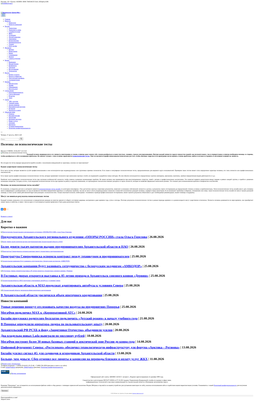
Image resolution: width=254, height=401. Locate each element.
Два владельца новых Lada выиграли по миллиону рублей (43, 335)
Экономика (12, 39)
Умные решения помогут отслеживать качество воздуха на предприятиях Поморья (60, 306)
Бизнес (7, 60)
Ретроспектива (14, 40)
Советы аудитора (14, 58)
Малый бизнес (14, 64)
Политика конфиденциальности (19, 128)
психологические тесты (81, 156)
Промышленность (15, 42)
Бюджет (11, 49)
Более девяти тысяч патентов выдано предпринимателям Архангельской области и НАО (64, 246)
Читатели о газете (15, 110)
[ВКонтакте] (2, 209)
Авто (10, 98)
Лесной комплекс (15, 37)
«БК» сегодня (13, 101)
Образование (13, 87)
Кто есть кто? (13, 89)
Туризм (11, 44)
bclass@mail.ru (10, 367)
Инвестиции (13, 51)
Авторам (12, 123)
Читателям (12, 117)
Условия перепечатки (16, 126)
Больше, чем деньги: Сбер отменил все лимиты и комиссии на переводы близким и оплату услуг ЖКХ (74, 359)
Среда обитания (14, 94)
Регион (7, 26)
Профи (11, 85)
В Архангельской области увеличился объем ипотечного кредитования (51, 295)
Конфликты (13, 66)
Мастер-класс (13, 83)
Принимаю (5, 390)
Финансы (8, 48)
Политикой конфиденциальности (225, 385)
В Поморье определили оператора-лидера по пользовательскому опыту (52, 324)
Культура (12, 96)
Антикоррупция (14, 80)
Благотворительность (16, 92)
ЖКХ (10, 33)
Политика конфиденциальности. (52, 367)
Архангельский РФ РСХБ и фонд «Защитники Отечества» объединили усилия (57, 330)
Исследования (13, 69)
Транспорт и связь (15, 30)
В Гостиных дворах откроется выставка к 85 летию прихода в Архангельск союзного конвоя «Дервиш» (74, 275)
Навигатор (12, 23)
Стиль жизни (9, 91)
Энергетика (13, 28)
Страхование (13, 55)
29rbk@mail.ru (28, 367)
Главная (7, 19)
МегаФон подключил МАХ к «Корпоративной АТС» (38, 312)
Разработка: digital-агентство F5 (137, 393)
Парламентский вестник (17, 107)
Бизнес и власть (14, 74)
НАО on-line (13, 46)
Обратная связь (10, 112)
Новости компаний (15, 24)
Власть (7, 73)
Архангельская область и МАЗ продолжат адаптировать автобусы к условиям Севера (62, 285)
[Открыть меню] (3, 15)
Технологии (13, 71)
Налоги (11, 57)
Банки (11, 53)
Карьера (7, 82)
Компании (12, 62)
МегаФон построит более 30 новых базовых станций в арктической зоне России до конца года (68, 341)
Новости (8, 21)
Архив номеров (14, 105)
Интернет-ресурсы (15, 119)
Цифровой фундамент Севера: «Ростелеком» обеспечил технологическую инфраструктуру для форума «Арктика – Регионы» (90, 347)
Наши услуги (13, 121)
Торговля (12, 67)
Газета (7, 99)
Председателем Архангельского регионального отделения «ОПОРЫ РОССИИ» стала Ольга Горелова (74, 237)
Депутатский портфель (16, 78)
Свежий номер (14, 103)
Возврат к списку (7, 216)
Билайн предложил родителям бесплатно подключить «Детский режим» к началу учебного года (69, 318)
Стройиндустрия (14, 32)
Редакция (12, 108)
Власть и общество (15, 76)
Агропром (12, 35)
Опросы (11, 114)
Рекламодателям (14, 116)
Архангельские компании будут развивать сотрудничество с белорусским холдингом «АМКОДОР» (71, 266)
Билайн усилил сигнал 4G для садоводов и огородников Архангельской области (58, 353)
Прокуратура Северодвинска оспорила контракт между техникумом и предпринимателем (65, 256)
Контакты (12, 124)
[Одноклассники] (5, 209)
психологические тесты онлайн (50, 189)
